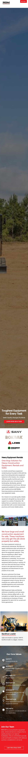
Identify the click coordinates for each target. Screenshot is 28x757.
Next (27, 628)
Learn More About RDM (14, 421)
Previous (1, 628)
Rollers (5, 634)
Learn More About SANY (14, 747)
